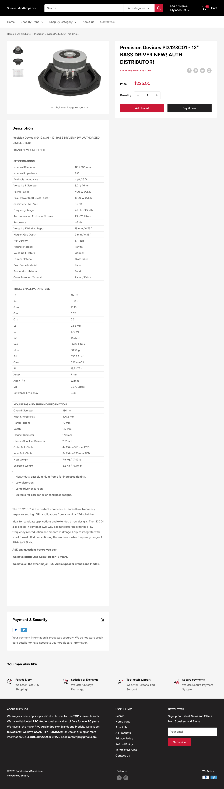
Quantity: (126, 95)
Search (119, 716)
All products (24, 33)
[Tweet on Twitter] (202, 70)
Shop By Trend (30, 22)
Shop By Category (61, 22)
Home (11, 22)
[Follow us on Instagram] (125, 777)
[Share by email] (209, 70)
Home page (122, 721)
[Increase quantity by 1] (156, 95)
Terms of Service (126, 749)
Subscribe (179, 742)
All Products (123, 733)
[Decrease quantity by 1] (138, 95)
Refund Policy (124, 744)
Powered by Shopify (18, 775)
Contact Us (107, 22)
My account (178, 10)
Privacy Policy (124, 738)
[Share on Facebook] (189, 70)
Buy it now (189, 108)
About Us (88, 22)
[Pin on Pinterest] (195, 70)
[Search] (159, 8)
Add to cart (142, 108)
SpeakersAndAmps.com (135, 70)
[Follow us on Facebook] (119, 777)
